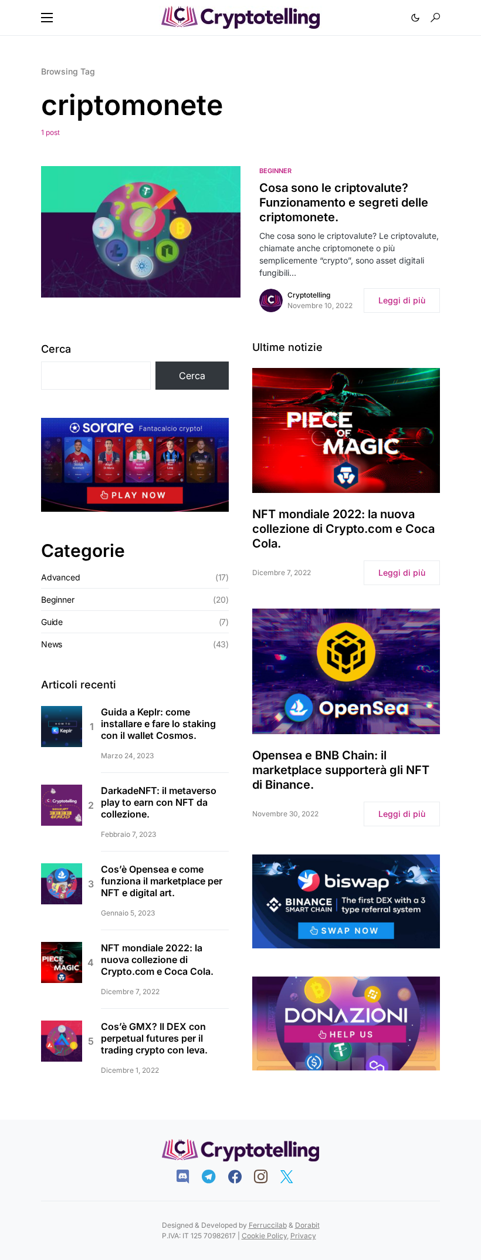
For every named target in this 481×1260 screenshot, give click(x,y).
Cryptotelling (308, 294)
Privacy (303, 1235)
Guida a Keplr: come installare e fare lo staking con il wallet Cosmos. (158, 723)
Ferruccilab (268, 1225)
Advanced (60, 577)
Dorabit (307, 1225)
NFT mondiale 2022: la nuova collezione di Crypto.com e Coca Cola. (157, 959)
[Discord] (188, 1176)
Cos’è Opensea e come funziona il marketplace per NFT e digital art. (161, 880)
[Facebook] (240, 1176)
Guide (52, 622)
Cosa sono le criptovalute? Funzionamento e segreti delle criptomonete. (343, 202)
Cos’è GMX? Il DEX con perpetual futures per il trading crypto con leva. (154, 1038)
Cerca (56, 349)
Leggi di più (401, 300)
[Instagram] (266, 1176)
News (51, 644)
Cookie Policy (264, 1235)
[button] (47, 17)
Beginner (275, 171)
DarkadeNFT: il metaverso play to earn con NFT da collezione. (158, 802)
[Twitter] (292, 1176)
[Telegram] (214, 1176)
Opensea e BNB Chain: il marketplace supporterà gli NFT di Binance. (340, 770)
